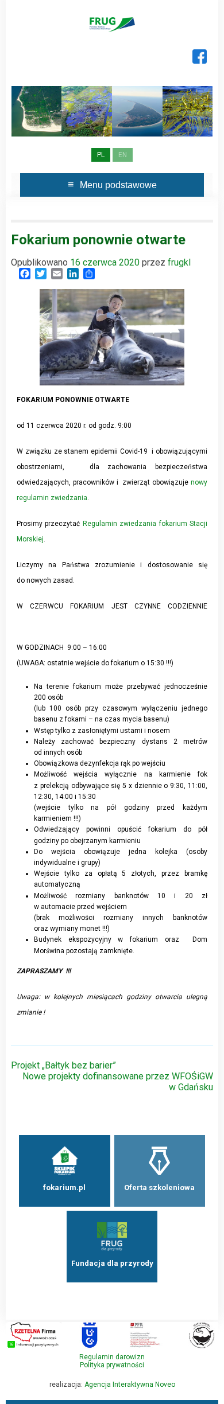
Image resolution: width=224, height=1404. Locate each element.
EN (122, 155)
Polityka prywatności (112, 1365)
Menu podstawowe (118, 185)
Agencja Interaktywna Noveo (129, 1384)
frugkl (179, 262)
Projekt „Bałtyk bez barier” (63, 1065)
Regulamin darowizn (112, 1357)
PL (101, 155)
